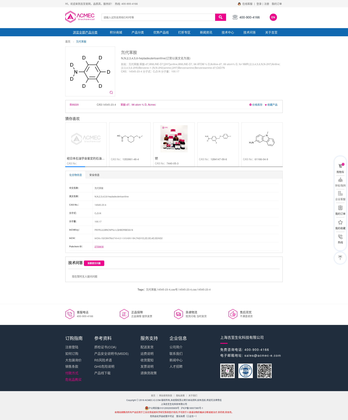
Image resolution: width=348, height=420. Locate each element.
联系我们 (176, 353)
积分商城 (116, 32)
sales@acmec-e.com (263, 355)
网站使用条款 (165, 395)
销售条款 (71, 366)
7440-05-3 (173, 163)
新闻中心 (176, 360)
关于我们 (192, 395)
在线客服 (247, 3)
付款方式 (71, 372)
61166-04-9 (261, 159)
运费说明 (147, 353)
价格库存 (257, 104)
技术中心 (228, 32)
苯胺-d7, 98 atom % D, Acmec (138, 104)
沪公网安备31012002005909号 (163, 407)
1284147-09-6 (219, 159)
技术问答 (249, 32)
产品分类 (138, 32)
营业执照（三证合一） (187, 416)
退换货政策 (148, 372)
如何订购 (71, 353)
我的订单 (277, 3)
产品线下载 (102, 372)
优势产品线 (161, 32)
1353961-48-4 (131, 159)
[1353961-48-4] (130, 138)
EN (273, 17)
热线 (340, 242)
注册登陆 (71, 347)
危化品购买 (73, 379)
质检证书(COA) (105, 347)
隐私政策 (180, 395)
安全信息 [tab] (94, 175)
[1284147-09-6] (218, 138)
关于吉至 (271, 32)
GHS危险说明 (104, 366)
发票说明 (147, 366)
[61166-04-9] (262, 138)
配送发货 (147, 347)
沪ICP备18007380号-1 (192, 407)
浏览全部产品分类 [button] (85, 32)
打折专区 (184, 32)
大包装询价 (73, 360)
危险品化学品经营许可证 (162, 416)
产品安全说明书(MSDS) (111, 353)
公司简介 (176, 347)
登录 (259, 3)
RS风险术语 (103, 360)
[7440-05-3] (174, 138)
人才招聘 (176, 366)
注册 (266, 3)
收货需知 (147, 360)
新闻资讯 (206, 32)
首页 (67, 41)
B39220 (74, 104)
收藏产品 (272, 104)
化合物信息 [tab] (75, 175)
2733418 (99, 246)
